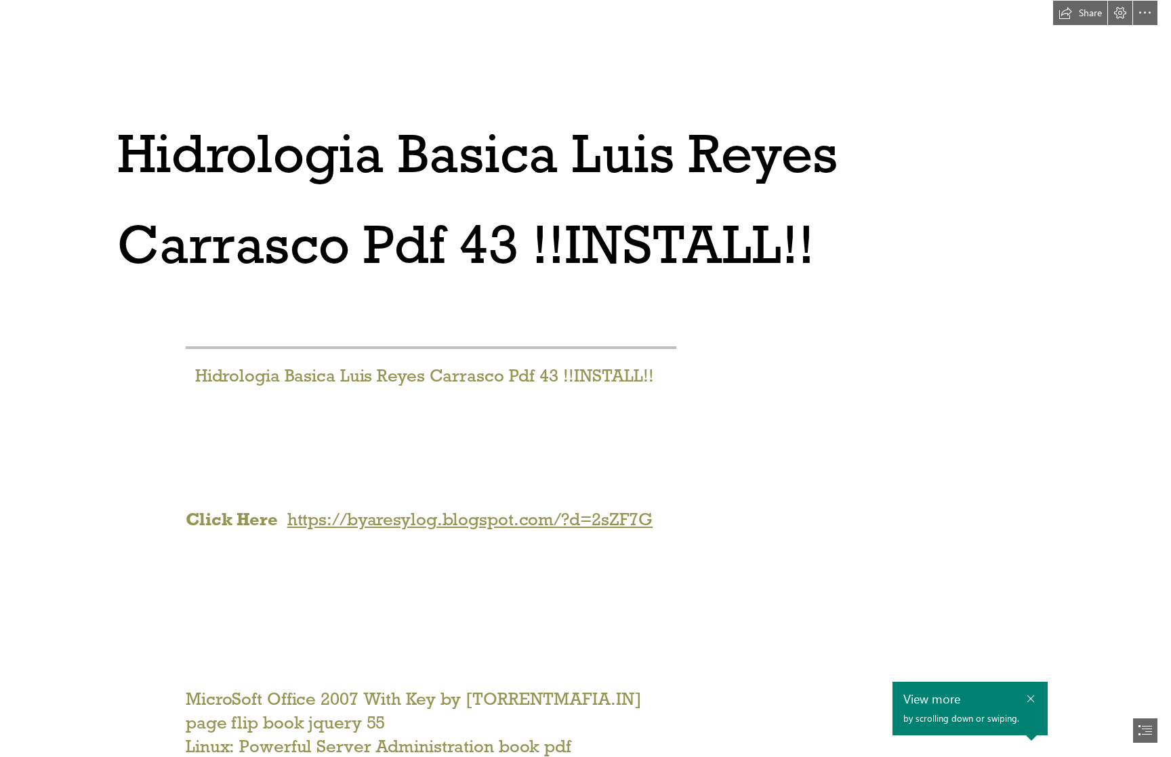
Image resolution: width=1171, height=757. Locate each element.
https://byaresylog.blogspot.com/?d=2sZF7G (470, 519)
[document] (585, 378)
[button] (1080, 13)
